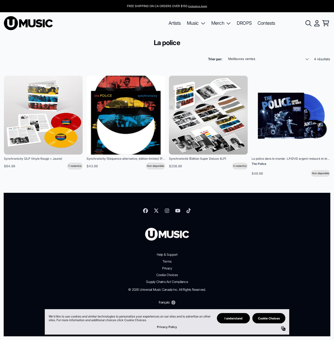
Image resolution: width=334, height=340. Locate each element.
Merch (217, 23)
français (164, 302)
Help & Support (167, 254)
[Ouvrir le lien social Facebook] (145, 210)
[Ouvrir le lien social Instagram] (167, 210)
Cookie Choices (167, 275)
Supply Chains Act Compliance (167, 282)
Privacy (167, 268)
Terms (167, 261)
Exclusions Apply (197, 6)
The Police (259, 164)
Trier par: (215, 59)
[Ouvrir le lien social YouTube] (177, 210)
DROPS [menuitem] (244, 23)
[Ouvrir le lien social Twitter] (156, 210)
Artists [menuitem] (174, 23)
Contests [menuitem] (266, 23)
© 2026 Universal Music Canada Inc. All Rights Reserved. (167, 289)
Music (193, 23)
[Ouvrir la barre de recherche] (308, 23)
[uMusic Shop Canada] (28, 23)
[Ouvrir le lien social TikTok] (188, 210)
